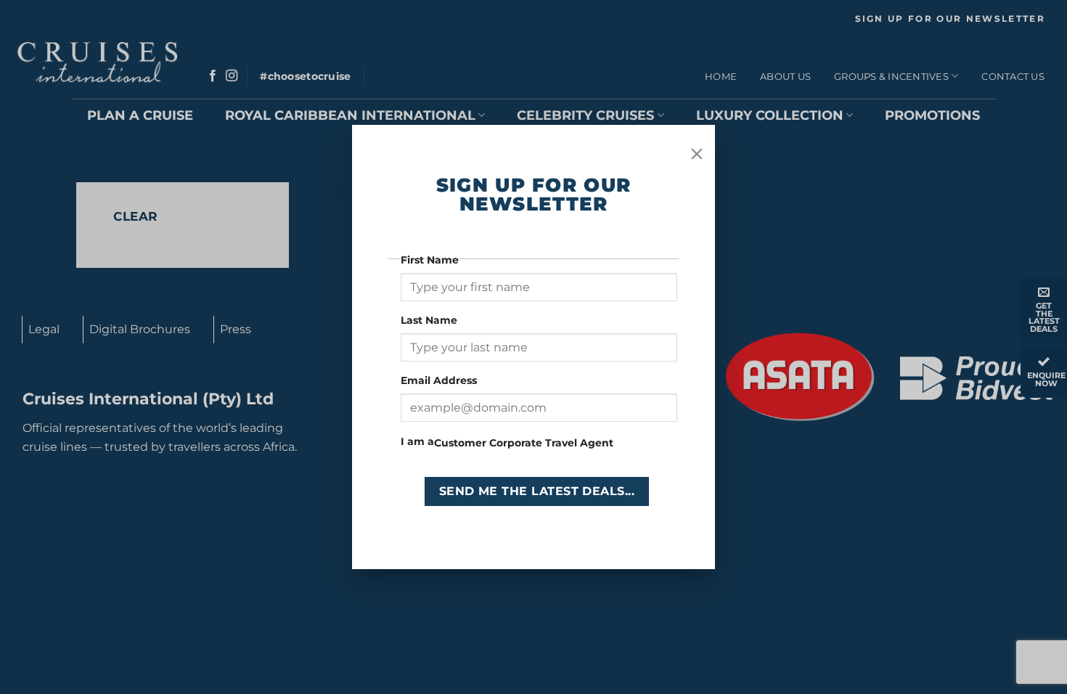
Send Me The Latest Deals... (537, 491)
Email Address (440, 380)
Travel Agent (579, 442)
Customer (460, 442)
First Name (431, 259)
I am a (417, 441)
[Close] (697, 154)
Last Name (430, 320)
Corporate (515, 442)
